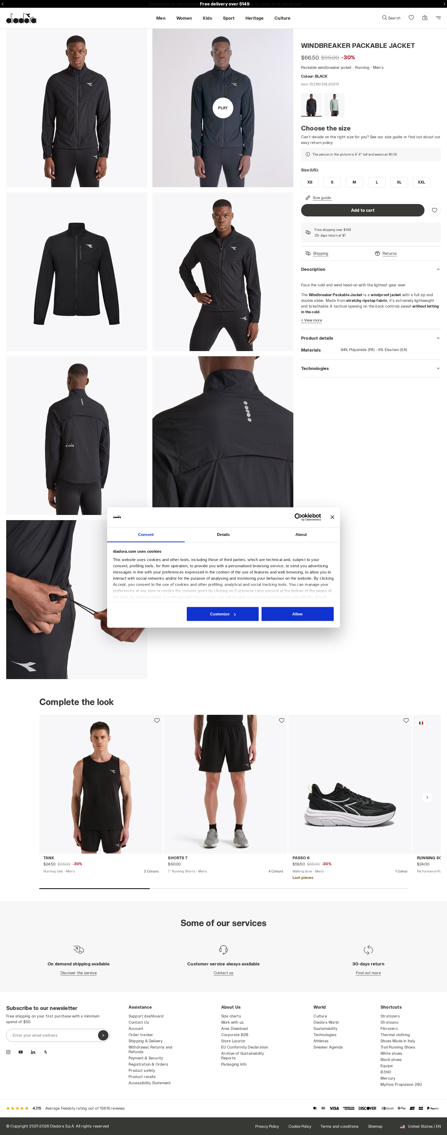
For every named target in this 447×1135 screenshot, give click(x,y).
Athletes (321, 1041)
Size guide (322, 197)
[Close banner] (332, 517)
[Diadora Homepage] (21, 18)
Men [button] (161, 18)
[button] (391, 18)
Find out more (368, 973)
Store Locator (233, 1041)
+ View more (311, 320)
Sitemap (375, 1126)
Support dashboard (146, 1016)
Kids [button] (207, 18)
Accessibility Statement (150, 1083)
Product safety (142, 1070)
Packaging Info (234, 1064)
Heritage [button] (254, 18)
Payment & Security (146, 1058)
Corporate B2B (235, 1034)
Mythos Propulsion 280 (401, 1084)
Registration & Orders (148, 1064)
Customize (219, 614)
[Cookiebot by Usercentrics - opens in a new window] (298, 517)
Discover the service (79, 973)
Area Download (234, 1028)
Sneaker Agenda (328, 1047)
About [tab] (301, 534)
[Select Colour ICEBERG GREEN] (334, 105)
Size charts (231, 1016)
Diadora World (326, 1022)
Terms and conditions (340, 1126)
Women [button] (184, 18)
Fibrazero (389, 1028)
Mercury (388, 1078)
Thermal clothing (395, 1034)
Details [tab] (223, 534)
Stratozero (390, 1016)
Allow (297, 614)
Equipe (387, 1066)
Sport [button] (229, 18)
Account (136, 1028)
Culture (320, 1016)
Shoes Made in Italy (398, 1041)
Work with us (232, 1022)
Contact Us (139, 1022)
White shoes (391, 1053)
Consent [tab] (146, 534)
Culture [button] (282, 18)
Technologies (325, 1034)
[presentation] (427, 797)
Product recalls (142, 1076)
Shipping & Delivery (146, 1041)
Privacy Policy (267, 1126)
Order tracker (141, 1034)
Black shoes (391, 1059)
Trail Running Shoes (398, 1047)
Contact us (224, 973)
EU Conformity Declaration (244, 1047)
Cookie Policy (299, 1126)
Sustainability (325, 1028)
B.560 (386, 1072)
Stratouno (389, 1022)
